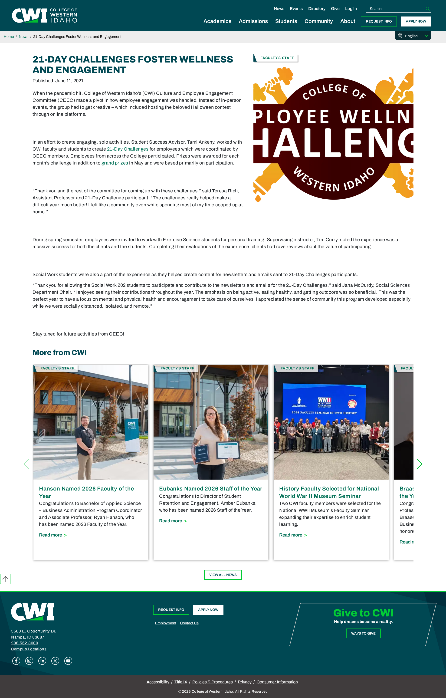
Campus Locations (28, 649)
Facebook (16, 661)
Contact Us (189, 623)
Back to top (5, 579)
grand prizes (115, 162)
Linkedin (42, 661)
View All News (223, 575)
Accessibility (158, 682)
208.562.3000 (24, 643)
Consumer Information (277, 682)
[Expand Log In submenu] (351, 13)
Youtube (68, 661)
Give (335, 8)
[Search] (427, 9)
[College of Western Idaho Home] (44, 15)
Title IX (180, 682)
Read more (91, 534)
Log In (351, 8)
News (279, 8)
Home (9, 37)
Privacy (245, 682)
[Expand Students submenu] (286, 26)
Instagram (29, 661)
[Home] (32, 611)
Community (319, 21)
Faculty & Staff (277, 58)
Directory (316, 8)
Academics (217, 21)
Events (296, 8)
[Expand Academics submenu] (217, 26)
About (347, 21)
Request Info (379, 21)
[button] (419, 464)
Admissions (253, 21)
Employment (165, 623)
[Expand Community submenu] (319, 26)
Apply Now (416, 21)
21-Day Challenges (128, 148)
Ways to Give (363, 633)
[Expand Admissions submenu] (253, 26)
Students (286, 21)
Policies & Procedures (212, 682)
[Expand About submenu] (348, 26)
